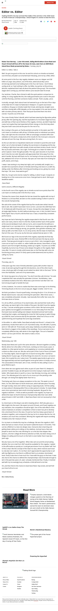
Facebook (19, 582)
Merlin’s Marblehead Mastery (40, 530)
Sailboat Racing (9, 476)
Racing (4, 8)
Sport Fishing (34, 588)
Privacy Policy (6, 579)
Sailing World (35, 584)
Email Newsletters (21, 579)
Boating (33, 579)
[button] (41, 21)
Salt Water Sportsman (36, 586)
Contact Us (5, 584)
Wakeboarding (35, 590)
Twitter (18, 584)
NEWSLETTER (50, 2)
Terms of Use (5, 582)
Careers (4, 586)
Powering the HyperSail (38, 556)
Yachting (33, 593)
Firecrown (36, 600)
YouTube (19, 588)
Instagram (19, 586)
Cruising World (35, 582)
